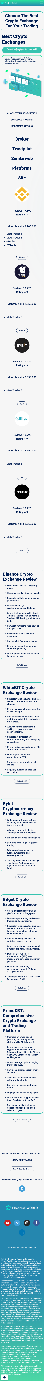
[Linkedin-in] (22, 1232)
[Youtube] (7, 1223)
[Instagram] (27, 1223)
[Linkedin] (22, 1188)
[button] (22, 50)
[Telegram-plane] (17, 1223)
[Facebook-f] (36, 1223)
